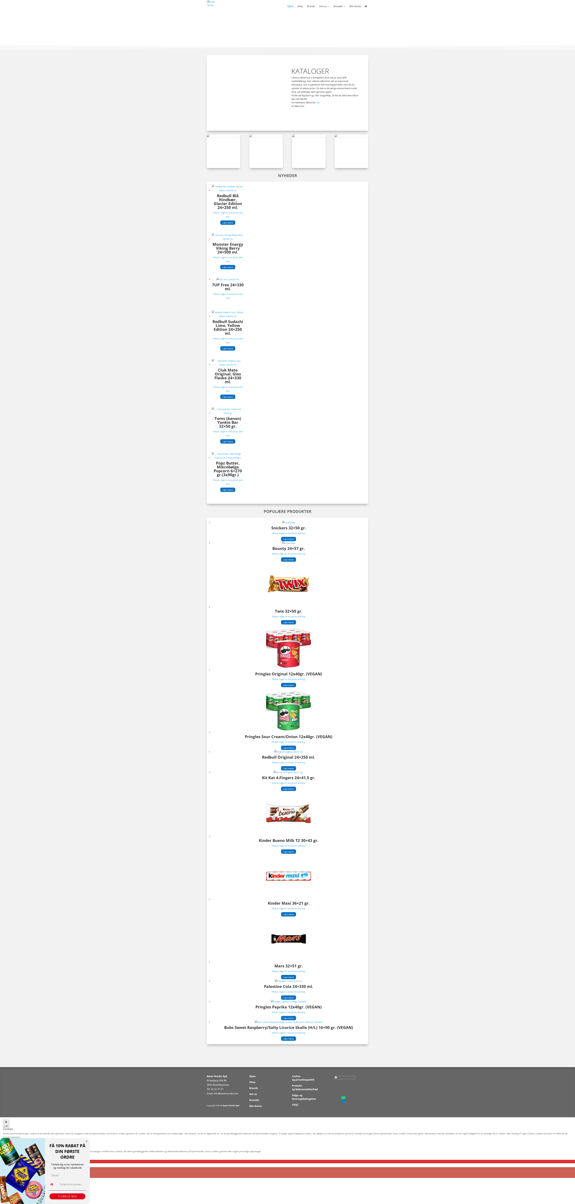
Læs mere (228, 222)
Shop (300, 6)
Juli (318, 102)
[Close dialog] (86, 1141)
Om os (323, 6)
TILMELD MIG (67, 1196)
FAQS (295, 1104)
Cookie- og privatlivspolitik (303, 1078)
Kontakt (337, 6)
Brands (311, 6)
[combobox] (53, 1184)
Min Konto (355, 6)
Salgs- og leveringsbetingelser (304, 1097)
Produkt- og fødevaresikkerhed (305, 1087)
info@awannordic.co (225, 1093)
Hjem (290, 6)
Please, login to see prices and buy (288, 533)
